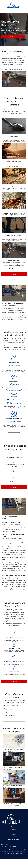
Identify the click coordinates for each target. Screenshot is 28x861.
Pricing (14, 829)
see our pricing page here (8, 531)
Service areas (14, 831)
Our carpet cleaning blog (14, 839)
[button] (26, 5)
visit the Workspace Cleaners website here (14, 853)
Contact (14, 834)
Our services (14, 826)
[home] (12, 5)
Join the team (14, 836)
